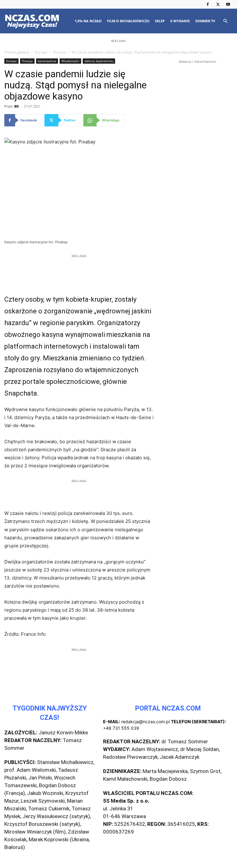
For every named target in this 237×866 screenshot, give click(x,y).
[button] (225, 21)
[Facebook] (207, 4)
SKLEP (160, 21)
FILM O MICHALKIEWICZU (128, 21)
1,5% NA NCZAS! (88, 21)
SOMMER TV (205, 21)
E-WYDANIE (180, 21)
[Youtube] (228, 4)
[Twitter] (217, 4)
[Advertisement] (118, 84)
